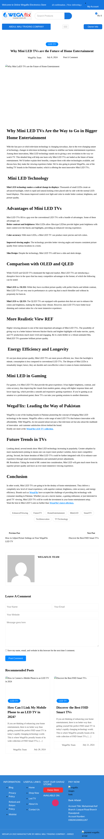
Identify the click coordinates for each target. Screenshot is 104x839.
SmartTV (88, 513)
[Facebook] (46, 802)
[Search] (68, 16)
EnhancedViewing (20, 513)
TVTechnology (61, 519)
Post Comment (16, 658)
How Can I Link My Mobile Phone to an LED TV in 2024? (27, 712)
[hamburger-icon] (65, 27)
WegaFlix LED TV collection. (39, 429)
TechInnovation (42, 519)
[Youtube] (46, 810)
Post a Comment (70, 57)
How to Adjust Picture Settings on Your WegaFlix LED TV (26, 540)
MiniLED (74, 513)
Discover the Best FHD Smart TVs (84, 538)
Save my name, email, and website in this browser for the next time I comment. (41, 650)
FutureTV (37, 513)
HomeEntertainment (56, 513)
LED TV (52, 44)
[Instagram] (55, 802)
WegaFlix (33, 492)
